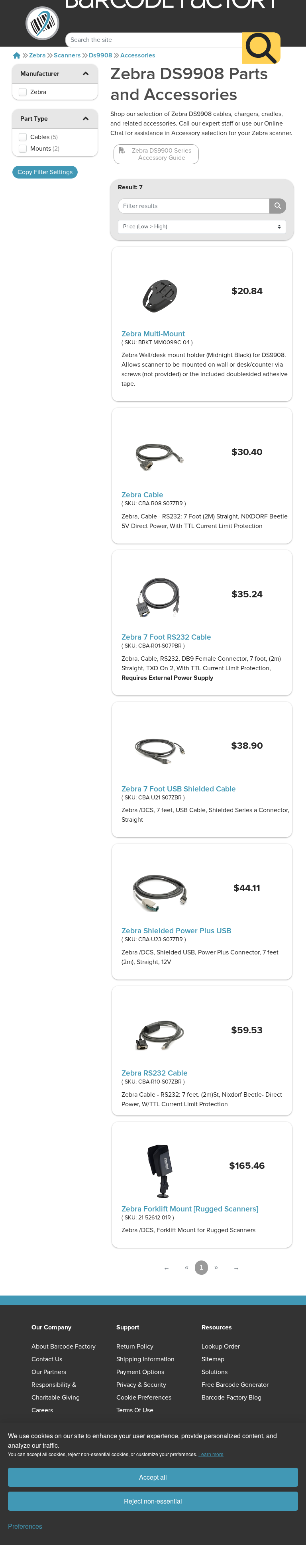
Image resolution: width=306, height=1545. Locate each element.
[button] (86, 73)
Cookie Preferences (143, 1397)
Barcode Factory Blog (231, 1397)
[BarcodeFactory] (42, 23)
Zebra (37, 55)
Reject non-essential (153, 1501)
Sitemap (213, 1359)
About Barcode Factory (63, 1346)
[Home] (16, 55)
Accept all (153, 1477)
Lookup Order (221, 1346)
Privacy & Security (141, 1385)
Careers (42, 1410)
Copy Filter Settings (45, 172)
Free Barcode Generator (235, 1385)
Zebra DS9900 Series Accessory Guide (161, 154)
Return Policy (134, 1346)
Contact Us (46, 1359)
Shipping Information (145, 1359)
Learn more (211, 1454)
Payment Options (140, 1372)
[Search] (261, 48)
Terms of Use (134, 1410)
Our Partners (48, 1372)
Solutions (215, 1372)
